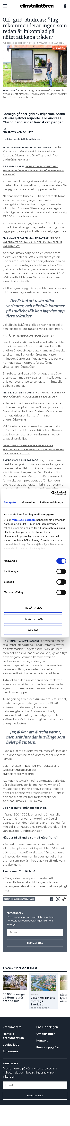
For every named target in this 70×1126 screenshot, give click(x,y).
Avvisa (33, 629)
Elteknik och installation (19, 899)
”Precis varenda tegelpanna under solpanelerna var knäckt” (32, 242)
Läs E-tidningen (47, 1027)
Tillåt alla (33, 607)
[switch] (61, 571)
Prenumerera (12, 1027)
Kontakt (42, 1040)
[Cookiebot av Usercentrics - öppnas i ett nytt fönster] (51, 493)
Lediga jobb (11, 1044)
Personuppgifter (48, 1047)
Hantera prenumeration (13, 1035)
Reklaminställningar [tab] (52, 502)
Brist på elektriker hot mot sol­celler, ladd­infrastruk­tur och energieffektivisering (31, 770)
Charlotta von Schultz (18, 132)
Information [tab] (28, 502)
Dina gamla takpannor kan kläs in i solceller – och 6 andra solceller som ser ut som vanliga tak (33, 449)
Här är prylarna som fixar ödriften (28, 335)
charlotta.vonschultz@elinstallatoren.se (22, 139)
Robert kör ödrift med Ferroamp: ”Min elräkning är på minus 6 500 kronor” (33, 170)
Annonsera (10, 1051)
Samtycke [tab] (10, 502)
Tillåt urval (33, 618)
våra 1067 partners (24, 519)
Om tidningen (45, 1033)
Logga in (65, 6)
